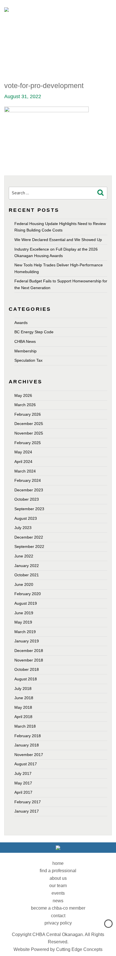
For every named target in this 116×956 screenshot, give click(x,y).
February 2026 (27, 414)
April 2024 (23, 461)
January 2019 (26, 641)
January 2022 (26, 565)
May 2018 (23, 707)
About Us (58, 878)
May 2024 (23, 452)
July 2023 (23, 527)
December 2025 (28, 423)
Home (58, 863)
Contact (58, 915)
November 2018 (28, 660)
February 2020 (27, 593)
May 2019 (23, 622)
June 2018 (23, 698)
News (58, 900)
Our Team (58, 885)
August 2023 (25, 518)
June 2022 (23, 556)
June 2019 (23, 613)
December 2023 (28, 490)
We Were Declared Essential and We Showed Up (58, 239)
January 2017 (26, 811)
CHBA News (25, 341)
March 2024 (25, 471)
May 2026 (23, 395)
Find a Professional (58, 870)
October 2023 (26, 499)
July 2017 (23, 773)
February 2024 (27, 480)
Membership (25, 351)
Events (58, 893)
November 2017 (28, 754)
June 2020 (23, 584)
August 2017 (25, 764)
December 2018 (28, 650)
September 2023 (29, 509)
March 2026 (25, 404)
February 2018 (27, 736)
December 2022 (28, 537)
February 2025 (27, 442)
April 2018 (23, 716)
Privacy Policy (58, 923)
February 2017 (27, 802)
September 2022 (29, 546)
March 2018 (25, 726)
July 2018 (23, 688)
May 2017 (23, 783)
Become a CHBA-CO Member (58, 908)
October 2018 (26, 669)
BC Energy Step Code (33, 332)
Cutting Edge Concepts (79, 949)
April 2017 (23, 792)
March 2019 (25, 631)
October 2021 (26, 575)
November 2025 (28, 433)
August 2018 (25, 679)
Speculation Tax (28, 360)
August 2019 (25, 603)
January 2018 (26, 745)
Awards (21, 322)
